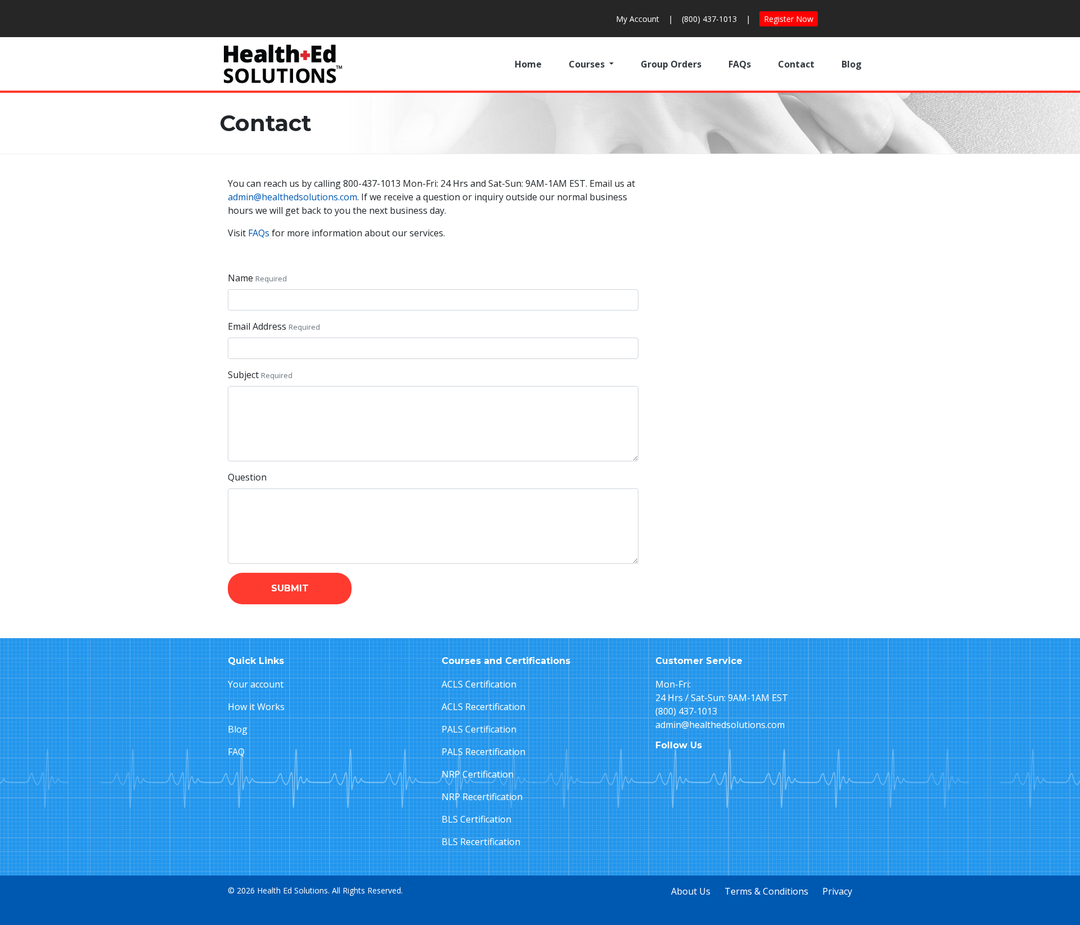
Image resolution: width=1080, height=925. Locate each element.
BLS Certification (476, 819)
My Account (637, 19)
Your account (256, 684)
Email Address (257, 326)
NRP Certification (478, 774)
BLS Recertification (481, 842)
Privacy (837, 891)
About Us (690, 891)
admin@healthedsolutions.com (292, 197)
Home (528, 64)
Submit (290, 588)
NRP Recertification (482, 797)
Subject (243, 375)
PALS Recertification (483, 752)
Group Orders (671, 64)
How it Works (256, 707)
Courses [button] (588, 64)
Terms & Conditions (766, 891)
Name (240, 278)
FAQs (739, 64)
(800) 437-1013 (709, 19)
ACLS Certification (479, 684)
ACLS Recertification (483, 707)
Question (247, 477)
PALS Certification (479, 729)
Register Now (788, 19)
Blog (852, 64)
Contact (796, 64)
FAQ (236, 752)
